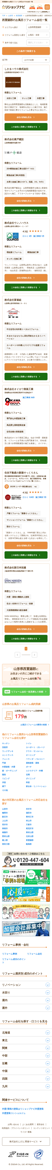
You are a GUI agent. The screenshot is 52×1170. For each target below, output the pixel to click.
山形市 (5, 809)
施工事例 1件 (38, 236)
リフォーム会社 (34, 953)
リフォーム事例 (9, 953)
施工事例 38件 (29, 397)
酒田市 (29, 812)
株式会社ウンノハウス (17, 222)
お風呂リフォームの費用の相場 (34, 724)
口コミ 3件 (27, 236)
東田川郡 (6, 844)
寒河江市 (29, 816)
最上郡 (5, 840)
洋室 (4, 782)
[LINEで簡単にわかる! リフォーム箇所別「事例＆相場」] (26, 877)
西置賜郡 (19, 15)
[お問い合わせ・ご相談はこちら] (26, 859)
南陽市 (5, 832)
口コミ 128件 (28, 497)
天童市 (29, 824)
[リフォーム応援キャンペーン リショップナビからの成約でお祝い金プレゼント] (26, 894)
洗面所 (5, 747)
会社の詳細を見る (26, 117)
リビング (6, 778)
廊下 (4, 786)
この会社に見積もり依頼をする (26, 126)
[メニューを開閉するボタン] (47, 7)
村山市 (29, 820)
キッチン (6, 743)
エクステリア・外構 (34, 770)
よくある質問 (27, 1124)
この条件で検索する (26, 51)
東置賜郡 (29, 840)
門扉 (4, 763)
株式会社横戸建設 (14, 139)
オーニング (30, 755)
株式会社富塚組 (13, 299)
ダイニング (30, 778)
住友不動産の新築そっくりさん (21, 472)
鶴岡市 (5, 812)
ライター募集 (26, 1132)
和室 (28, 782)
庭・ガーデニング (9, 770)
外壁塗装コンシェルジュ (14, 1113)
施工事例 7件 (40, 497)
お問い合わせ (13, 1124)
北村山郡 (29, 836)
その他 (5, 790)
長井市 (5, 824)
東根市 (5, 828)
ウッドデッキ (7, 751)
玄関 (28, 774)
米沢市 (29, 809)
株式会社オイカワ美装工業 (19, 389)
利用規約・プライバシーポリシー (16, 1128)
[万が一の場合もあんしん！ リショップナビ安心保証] (26, 911)
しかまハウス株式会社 (17, 68)
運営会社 (40, 1124)
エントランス (7, 755)
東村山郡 (29, 832)
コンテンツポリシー (41, 1128)
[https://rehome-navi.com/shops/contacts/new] (26, 928)
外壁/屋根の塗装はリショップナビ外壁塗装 (23, 1108)
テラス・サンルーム (34, 751)
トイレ (29, 743)
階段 (4, 774)
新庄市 (5, 816)
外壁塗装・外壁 (8, 766)
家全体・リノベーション (36, 786)
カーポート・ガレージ (35, 747)
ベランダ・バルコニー (35, 759)
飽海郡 (29, 844)
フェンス (6, 759)
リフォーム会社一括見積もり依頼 (26, 692)
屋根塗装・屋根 (32, 763)
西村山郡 (6, 836)
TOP (3, 15)
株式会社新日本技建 (15, 567)
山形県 (10, 15)
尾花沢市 (29, 828)
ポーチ (29, 766)
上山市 (5, 820)
